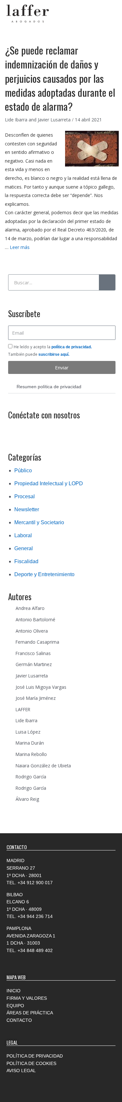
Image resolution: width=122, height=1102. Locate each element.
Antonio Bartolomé (35, 619)
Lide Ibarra (26, 720)
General (23, 548)
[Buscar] (107, 282)
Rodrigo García (31, 777)
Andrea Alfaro (30, 608)
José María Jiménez (36, 698)
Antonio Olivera (32, 631)
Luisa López (28, 732)
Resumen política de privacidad (49, 386)
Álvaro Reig (27, 799)
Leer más (20, 247)
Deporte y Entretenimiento (44, 574)
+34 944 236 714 (35, 916)
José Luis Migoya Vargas (41, 687)
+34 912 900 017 (35, 882)
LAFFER (23, 709)
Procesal (24, 496)
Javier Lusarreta (32, 676)
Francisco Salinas (33, 653)
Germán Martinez (34, 664)
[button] (61, 386)
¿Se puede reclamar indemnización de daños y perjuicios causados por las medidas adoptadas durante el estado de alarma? (60, 78)
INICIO (13, 990)
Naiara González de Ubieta (43, 765)
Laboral (23, 535)
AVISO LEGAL (21, 1070)
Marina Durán (30, 743)
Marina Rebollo (31, 754)
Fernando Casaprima (37, 642)
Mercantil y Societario (39, 522)
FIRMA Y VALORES (27, 998)
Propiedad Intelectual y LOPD (48, 483)
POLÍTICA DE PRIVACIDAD (35, 1056)
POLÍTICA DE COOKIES (31, 1063)
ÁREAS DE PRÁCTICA (30, 1012)
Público (23, 470)
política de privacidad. (71, 347)
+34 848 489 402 (35, 950)
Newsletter (26, 509)
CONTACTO (19, 1020)
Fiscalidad (26, 561)
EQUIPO (15, 1005)
